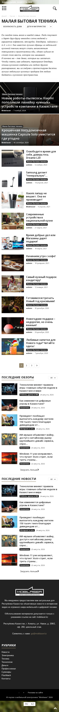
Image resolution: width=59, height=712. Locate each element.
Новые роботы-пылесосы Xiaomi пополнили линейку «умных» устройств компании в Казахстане (29, 102)
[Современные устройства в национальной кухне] (13, 221)
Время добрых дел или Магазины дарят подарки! (40, 238)
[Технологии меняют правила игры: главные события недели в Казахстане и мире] (9, 389)
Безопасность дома (12, 26)
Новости (5, 652)
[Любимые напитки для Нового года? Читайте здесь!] (13, 346)
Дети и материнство (36, 26)
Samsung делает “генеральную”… (36, 174)
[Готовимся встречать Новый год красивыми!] (13, 304)
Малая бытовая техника (12, 94)
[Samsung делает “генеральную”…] (13, 179)
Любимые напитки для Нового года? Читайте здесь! (40, 343)
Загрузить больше (28, 470)
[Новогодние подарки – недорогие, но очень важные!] (13, 325)
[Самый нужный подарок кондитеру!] (13, 283)
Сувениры (6, 672)
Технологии (7, 662)
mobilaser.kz (42, 617)
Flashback (6, 675)
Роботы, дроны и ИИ (29, 395)
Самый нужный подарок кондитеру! (41, 278)
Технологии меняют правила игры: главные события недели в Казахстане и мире (38, 387)
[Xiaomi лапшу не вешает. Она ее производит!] (13, 200)
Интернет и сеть (27, 429)
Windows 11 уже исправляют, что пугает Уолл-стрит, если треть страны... (36, 456)
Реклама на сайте (35, 692)
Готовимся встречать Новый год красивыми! (40, 299)
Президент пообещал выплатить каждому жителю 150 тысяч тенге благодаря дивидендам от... (36, 420)
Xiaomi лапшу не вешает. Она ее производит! (36, 196)
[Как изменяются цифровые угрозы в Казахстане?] (9, 405)
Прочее (12, 16)
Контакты (6, 678)
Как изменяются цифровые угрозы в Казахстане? (35, 402)
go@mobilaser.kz (39, 633)
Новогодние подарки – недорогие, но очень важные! (40, 322)
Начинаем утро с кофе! (41, 256)
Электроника (8, 655)
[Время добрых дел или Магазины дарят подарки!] (13, 242)
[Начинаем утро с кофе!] (13, 263)
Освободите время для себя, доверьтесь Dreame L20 (41, 154)
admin (29, 165)
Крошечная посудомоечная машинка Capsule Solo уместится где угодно (28, 134)
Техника (5, 659)
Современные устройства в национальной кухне (39, 217)
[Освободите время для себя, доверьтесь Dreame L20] (13, 158)
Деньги (5, 665)
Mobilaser (6, 110)
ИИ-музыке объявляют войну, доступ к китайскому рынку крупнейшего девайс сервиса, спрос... (37, 439)
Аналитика (24, 407)
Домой (4, 16)
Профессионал (9, 668)
